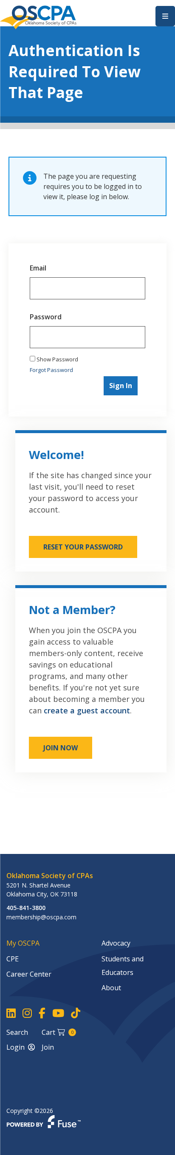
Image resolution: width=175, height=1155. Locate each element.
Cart (57, 1032)
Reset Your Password (83, 547)
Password (46, 316)
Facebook (42, 1013)
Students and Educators (123, 965)
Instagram (27, 1013)
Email (38, 268)
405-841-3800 (25, 908)
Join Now (60, 747)
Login (15, 1047)
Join (48, 1047)
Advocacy (116, 943)
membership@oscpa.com (41, 917)
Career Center (28, 974)
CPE (12, 958)
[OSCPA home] (38, 16)
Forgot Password (51, 370)
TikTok (75, 1013)
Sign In (120, 385)
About (111, 987)
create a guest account (87, 710)
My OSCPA (23, 943)
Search (17, 1032)
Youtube (58, 1013)
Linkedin (11, 1013)
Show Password (56, 359)
